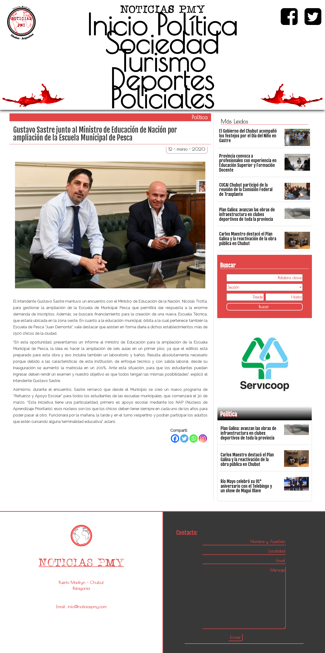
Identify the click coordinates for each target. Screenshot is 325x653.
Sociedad (162, 42)
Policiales (162, 97)
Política (197, 24)
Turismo (162, 60)
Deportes (162, 79)
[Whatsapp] (193, 438)
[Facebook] (175, 438)
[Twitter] (184, 438)
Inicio (117, 24)
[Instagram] (203, 438)
